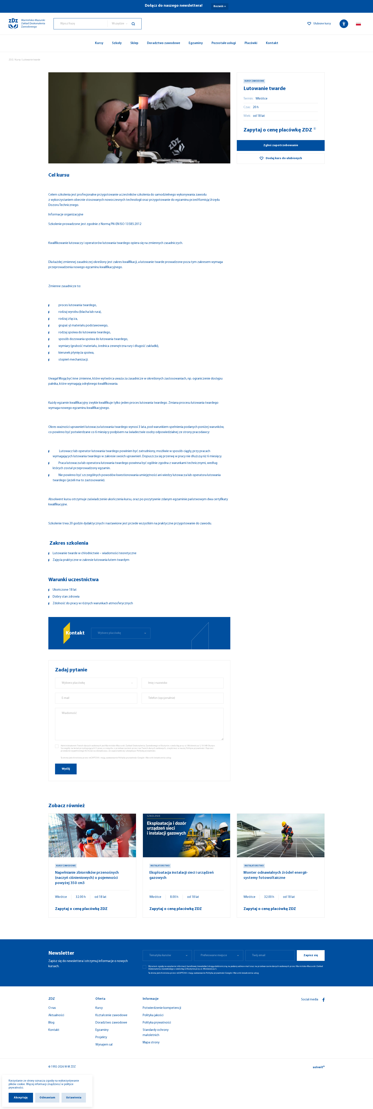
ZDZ (11, 60)
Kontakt (272, 43)
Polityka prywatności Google (131, 758)
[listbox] (124, 23)
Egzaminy (196, 43)
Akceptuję (21, 1097)
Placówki (251, 43)
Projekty (101, 1037)
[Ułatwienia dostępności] (344, 23)
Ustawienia (73, 1097)
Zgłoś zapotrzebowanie (280, 145)
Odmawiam (47, 1097)
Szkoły (117, 43)
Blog (51, 1022)
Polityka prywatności (157, 1022)
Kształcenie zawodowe (111, 1015)
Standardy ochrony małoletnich (156, 1032)
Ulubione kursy (322, 23)
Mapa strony (151, 1042)
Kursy (99, 43)
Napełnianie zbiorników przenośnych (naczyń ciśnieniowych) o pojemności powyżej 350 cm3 (87, 878)
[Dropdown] (358, 23)
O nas (52, 1008)
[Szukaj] (136, 23)
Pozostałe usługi (224, 43)
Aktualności (56, 1015)
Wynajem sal (103, 1044)
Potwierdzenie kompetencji (162, 1008)
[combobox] (80, 23)
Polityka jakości (153, 1015)
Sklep (134, 43)
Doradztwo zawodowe (163, 43)
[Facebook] (323, 1000)
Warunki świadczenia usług (158, 758)
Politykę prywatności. (146, 751)
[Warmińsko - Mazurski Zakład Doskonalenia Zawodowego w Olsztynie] (27, 23)
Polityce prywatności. (195, 748)
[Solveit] (319, 1067)
